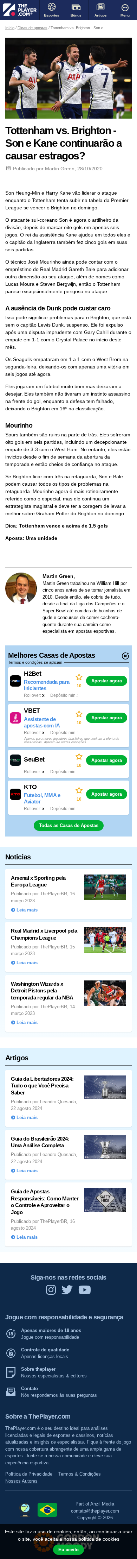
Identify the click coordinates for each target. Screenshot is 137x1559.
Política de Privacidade (28, 1474)
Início (9, 28)
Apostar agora (106, 680)
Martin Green (59, 168)
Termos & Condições (79, 1474)
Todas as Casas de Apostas (68, 825)
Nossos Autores (21, 1481)
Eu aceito (68, 1549)
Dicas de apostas (32, 28)
